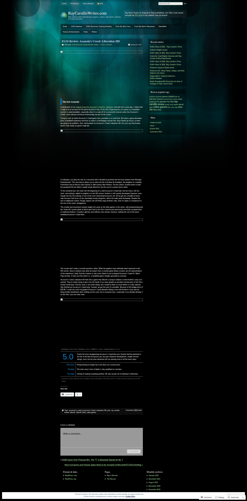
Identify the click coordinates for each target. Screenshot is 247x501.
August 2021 (153, 482)
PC (158, 102)
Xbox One (157, 110)
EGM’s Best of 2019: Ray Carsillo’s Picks (165, 65)
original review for (94, 107)
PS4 (172, 102)
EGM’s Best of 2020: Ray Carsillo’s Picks (165, 61)
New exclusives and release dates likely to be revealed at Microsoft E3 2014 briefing (103, 465)
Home (64, 4)
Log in (152, 126)
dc (176, 97)
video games (91, 412)
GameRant (163, 26)
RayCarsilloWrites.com (87, 13)
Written (94, 32)
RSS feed (138, 15)
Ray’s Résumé (88, 4)
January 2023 (154, 475)
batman (165, 97)
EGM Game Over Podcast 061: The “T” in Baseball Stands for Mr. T (92, 460)
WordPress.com (71, 475)
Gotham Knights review (158, 50)
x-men (172, 107)
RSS (101, 4)
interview (152, 99)
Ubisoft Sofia (81, 412)
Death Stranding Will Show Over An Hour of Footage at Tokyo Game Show (166, 82)
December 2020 (154, 486)
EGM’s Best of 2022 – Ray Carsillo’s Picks (166, 47)
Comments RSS (156, 132)
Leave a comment (106, 44)
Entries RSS (154, 129)
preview (163, 102)
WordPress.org (70, 479)
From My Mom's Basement (144, 26)
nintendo (152, 102)
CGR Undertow (76, 26)
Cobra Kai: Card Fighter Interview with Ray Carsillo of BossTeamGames (166, 57)
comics (171, 96)
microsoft (166, 99)
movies (175, 99)
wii (169, 107)
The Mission (74, 4)
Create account (155, 122)
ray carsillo (115, 410)
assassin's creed (75, 410)
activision (152, 96)
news (180, 99)
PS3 (168, 102)
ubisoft (72, 412)
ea (178, 97)
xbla (176, 107)
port (108, 410)
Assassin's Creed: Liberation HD (94, 410)
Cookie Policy (130, 496)
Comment (134, 451)
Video (85, 32)
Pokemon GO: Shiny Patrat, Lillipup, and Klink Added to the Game (167, 72)
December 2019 (154, 489)
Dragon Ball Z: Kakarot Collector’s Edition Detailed (162, 77)
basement (159, 96)
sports (176, 104)
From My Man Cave (123, 26)
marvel (159, 99)
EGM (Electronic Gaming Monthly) (99, 26)
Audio (65, 26)
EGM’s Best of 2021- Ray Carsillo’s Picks (165, 53)
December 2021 (154, 479)
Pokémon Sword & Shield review (162, 68)
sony (171, 104)
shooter (167, 104)
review (66, 412)
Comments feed (134, 410)
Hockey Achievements (71, 32)
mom (170, 99)
